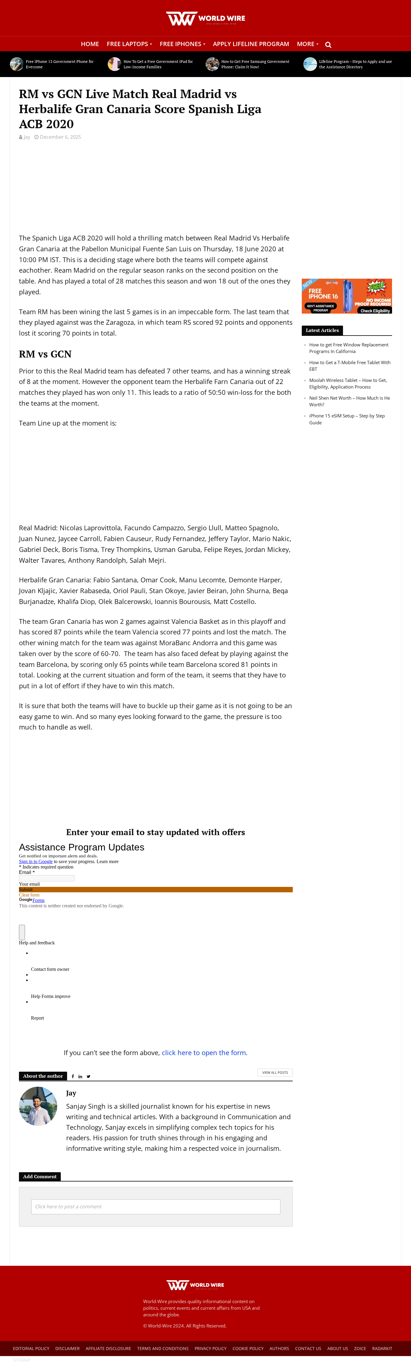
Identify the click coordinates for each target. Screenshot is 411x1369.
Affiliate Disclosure (108, 1348)
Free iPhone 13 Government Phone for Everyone (60, 64)
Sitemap (21, 1360)
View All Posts (275, 1072)
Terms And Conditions (163, 1348)
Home (90, 44)
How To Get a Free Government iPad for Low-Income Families (158, 64)
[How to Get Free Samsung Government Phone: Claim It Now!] (212, 64)
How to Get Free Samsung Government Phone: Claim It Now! (255, 64)
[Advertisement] (156, 190)
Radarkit (382, 1348)
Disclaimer (67, 1348)
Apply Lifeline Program (251, 44)
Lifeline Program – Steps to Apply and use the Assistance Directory (355, 64)
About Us (337, 1348)
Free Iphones (180, 44)
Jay (27, 137)
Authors (279, 1348)
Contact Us (308, 1348)
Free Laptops (127, 44)
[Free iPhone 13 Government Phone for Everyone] (16, 64)
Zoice (360, 1348)
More (305, 44)
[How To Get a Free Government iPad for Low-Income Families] (114, 64)
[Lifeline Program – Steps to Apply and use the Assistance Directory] (309, 64)
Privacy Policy (211, 1348)
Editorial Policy (31, 1348)
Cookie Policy (248, 1348)
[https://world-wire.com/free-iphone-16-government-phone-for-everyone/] (347, 296)
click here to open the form (204, 1052)
